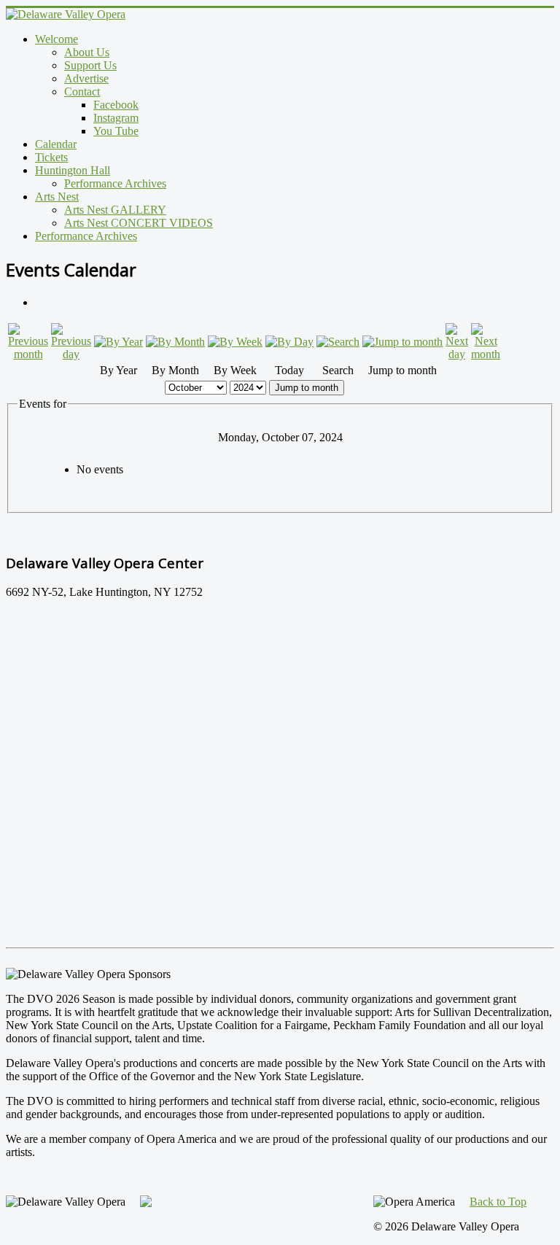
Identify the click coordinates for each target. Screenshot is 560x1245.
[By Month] (175, 342)
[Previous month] (28, 354)
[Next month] (485, 354)
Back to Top (498, 1201)
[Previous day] (71, 354)
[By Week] (235, 342)
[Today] (289, 342)
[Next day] (457, 354)
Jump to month (306, 387)
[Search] (337, 342)
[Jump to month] (402, 342)
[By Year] (118, 342)
